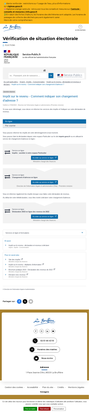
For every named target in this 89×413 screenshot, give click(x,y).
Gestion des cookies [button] (14, 387)
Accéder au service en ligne (44, 158)
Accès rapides (80, 30)
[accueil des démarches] (44, 70)
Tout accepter (30, 409)
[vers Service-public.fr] (69, 76)
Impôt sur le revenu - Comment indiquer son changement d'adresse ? (38, 84)
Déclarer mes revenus (17, 275)
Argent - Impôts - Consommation (32, 82)
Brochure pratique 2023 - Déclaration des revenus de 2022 (31, 270)
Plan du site (47, 387)
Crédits (60, 387)
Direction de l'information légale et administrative (19, 289)
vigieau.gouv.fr (14, 6)
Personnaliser (59, 409)
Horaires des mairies (47, 349)
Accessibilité (32, 387)
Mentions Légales (76, 387)
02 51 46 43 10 (47, 341)
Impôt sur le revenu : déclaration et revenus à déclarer (29, 245)
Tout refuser (44, 409)
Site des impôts (15, 259)
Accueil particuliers (11, 82)
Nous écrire (47, 358)
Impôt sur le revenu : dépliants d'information (25, 265)
